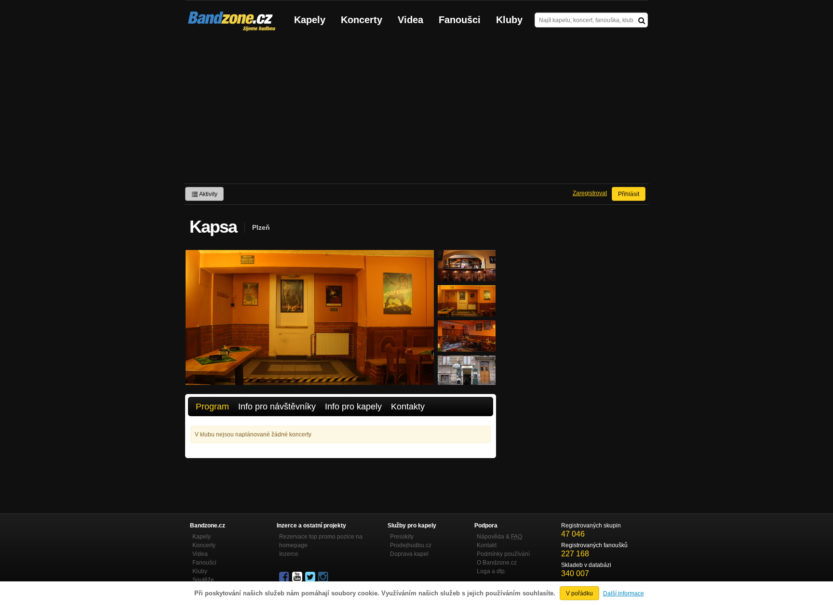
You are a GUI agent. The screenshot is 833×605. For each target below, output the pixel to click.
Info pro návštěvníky (277, 406)
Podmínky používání (503, 554)
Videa (410, 19)
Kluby (509, 19)
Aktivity (207, 194)
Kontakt (487, 545)
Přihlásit (628, 194)
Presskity (402, 536)
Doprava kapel (409, 554)
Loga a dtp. (491, 571)
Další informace (623, 593)
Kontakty (408, 406)
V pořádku (579, 593)
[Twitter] (311, 577)
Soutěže (203, 580)
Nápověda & (499, 536)
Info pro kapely (353, 406)
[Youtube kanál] (298, 577)
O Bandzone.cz (497, 562)
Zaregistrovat (590, 193)
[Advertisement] (416, 111)
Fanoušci (460, 19)
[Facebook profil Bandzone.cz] (285, 577)
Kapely (309, 19)
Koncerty (361, 19)
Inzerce (288, 554)
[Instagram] (324, 577)
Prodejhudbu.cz (410, 545)
